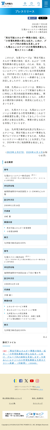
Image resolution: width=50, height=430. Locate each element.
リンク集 (12, 403)
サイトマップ (38, 403)
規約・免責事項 (37, 398)
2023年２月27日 (15, 152)
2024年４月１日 (34, 152)
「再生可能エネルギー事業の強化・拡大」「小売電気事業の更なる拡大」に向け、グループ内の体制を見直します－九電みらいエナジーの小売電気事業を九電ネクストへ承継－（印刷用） (24, 357)
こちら (38, 386)
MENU (46, 6)
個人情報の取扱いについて (12, 398)
